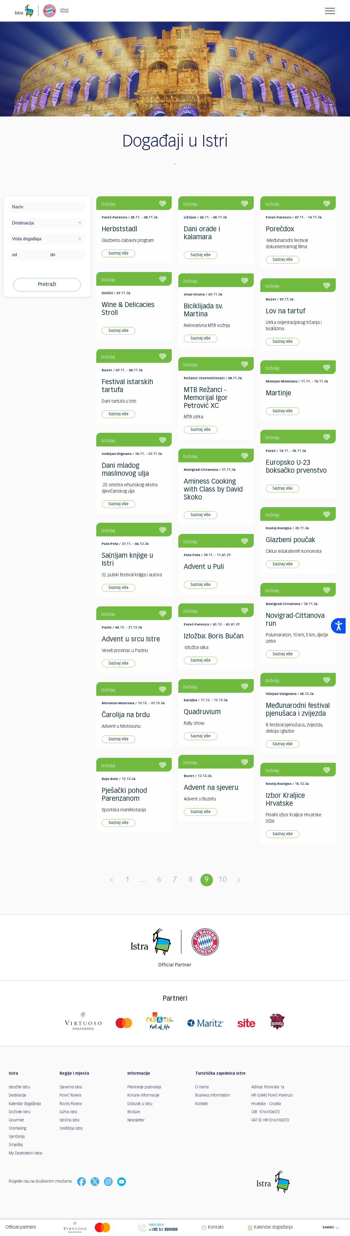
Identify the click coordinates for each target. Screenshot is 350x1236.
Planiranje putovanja (144, 1087)
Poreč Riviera (70, 1095)
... (143, 880)
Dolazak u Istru (139, 1104)
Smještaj (16, 1145)
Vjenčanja (17, 1137)
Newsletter (136, 1120)
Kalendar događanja (25, 1104)
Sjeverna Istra (71, 1087)
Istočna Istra (69, 1120)
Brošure (133, 1112)
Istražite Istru (19, 1087)
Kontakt (201, 1104)
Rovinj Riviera (71, 1104)
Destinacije (17, 1095)
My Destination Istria (25, 1153)
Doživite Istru (19, 1112)
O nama (202, 1087)
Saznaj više (119, 253)
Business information (212, 1095)
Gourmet (16, 1120)
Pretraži (47, 284)
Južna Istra (68, 1112)
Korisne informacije (143, 1095)
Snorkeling (17, 1128)
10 (222, 880)
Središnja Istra (71, 1128)
